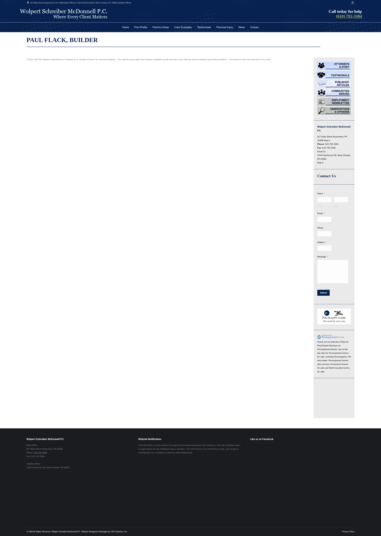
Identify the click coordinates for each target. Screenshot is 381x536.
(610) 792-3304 (349, 16)
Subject (321, 242)
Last (336, 206)
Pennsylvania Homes (327, 349)
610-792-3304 (331, 144)
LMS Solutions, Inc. (119, 531)
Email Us (321, 151)
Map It (327, 140)
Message (322, 256)
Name (321, 193)
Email (320, 213)
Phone (320, 228)
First (319, 206)
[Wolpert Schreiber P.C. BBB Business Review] (332, 411)
